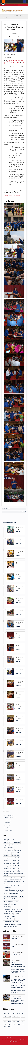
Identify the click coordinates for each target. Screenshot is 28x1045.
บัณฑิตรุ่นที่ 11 (16, 858)
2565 (14, 1024)
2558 (5, 1021)
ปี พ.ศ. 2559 (17, 709)
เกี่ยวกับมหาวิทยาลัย (9, 815)
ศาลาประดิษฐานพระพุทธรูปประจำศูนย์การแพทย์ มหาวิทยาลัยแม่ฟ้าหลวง (13, 910)
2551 (18, 1016)
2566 (18, 1024)
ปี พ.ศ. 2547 (17, 567)
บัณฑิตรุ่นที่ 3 (15, 852)
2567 (23, 1024)
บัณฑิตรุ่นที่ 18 (7, 868)
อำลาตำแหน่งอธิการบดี (9, 924)
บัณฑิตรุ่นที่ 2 (7, 852)
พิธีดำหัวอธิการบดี (9, 522)
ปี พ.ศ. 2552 (17, 626)
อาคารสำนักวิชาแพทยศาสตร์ (11, 921)
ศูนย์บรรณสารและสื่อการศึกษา (9, 5)
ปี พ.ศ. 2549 (17, 591)
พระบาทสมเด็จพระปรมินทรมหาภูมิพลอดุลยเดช (13, 874)
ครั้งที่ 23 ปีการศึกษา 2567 (16, 955)
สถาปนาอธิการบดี (8, 913)
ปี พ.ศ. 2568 (17, 792)
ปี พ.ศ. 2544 (18, 532)
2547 (23, 1013)
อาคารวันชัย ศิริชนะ (9, 919)
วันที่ (5, 54)
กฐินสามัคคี (17, 842)
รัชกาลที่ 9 (6, 904)
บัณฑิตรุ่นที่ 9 (15, 855)
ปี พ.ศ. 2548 (17, 579)
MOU (5, 839)
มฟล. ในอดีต (8, 820)
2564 (9, 1024)
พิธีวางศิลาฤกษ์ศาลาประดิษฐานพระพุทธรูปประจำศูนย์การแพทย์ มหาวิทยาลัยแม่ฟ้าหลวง (17, 1001)
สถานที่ (6, 60)
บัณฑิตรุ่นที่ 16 (7, 866)
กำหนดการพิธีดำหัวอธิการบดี (12, 195)
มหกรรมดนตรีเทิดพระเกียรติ (11, 901)
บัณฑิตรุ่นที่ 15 (16, 863)
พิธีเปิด (21, 896)
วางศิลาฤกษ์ (7, 906)
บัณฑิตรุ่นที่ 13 (16, 860)
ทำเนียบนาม (8, 822)
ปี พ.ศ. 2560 (17, 721)
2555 (14, 1019)
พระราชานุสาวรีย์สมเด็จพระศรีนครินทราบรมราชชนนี (13, 886)
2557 (23, 1019)
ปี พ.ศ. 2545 (17, 543)
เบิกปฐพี (19, 924)
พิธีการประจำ (15, 33)
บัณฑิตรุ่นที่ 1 (18, 850)
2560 (14, 1021)
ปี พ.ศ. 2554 (17, 650)
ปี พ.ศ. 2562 (17, 744)
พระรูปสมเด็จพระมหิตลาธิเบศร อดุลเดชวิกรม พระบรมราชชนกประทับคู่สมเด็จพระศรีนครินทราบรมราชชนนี (14, 892)
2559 (9, 1021)
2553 (5, 1019)
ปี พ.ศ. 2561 (17, 732)
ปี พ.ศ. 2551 (17, 614)
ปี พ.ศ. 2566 (17, 768)
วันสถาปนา (13, 904)
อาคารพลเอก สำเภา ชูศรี (10, 916)
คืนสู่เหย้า (6, 845)
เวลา (5, 57)
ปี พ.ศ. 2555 (17, 662)
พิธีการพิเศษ (7, 828)
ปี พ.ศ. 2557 (17, 685)
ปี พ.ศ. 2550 (17, 602)
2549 (9, 1016)
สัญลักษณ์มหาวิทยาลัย (10, 817)
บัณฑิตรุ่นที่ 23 (16, 871)
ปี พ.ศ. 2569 (17, 803)
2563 (5, 1024)
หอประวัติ (17, 913)
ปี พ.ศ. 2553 (17, 638)
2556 (18, 1019)
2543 (5, 1013)
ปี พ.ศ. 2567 (17, 780)
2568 (5, 1026)
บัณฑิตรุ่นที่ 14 (7, 863)
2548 (5, 1016)
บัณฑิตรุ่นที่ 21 (16, 868)
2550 (14, 1016)
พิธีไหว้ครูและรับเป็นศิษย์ (10, 899)
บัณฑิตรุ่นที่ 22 (7, 871)
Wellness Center (12, 839)
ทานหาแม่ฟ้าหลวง (8, 847)
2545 (14, 1013)
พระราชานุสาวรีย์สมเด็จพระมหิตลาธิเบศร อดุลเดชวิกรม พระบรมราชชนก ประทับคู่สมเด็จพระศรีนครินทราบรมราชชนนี (14, 880)
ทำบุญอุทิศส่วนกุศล (8, 850)
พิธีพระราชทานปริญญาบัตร (11, 896)
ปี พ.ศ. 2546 (17, 555)
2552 (23, 1016)
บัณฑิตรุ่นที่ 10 (7, 858)
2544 (9, 1013)
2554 (9, 1019)
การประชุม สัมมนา (8, 830)
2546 (18, 1013)
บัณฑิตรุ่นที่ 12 (7, 860)
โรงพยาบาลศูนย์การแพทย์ (10, 926)
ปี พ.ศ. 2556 (17, 673)
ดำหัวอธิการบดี (15, 37)
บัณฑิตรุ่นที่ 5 (7, 855)
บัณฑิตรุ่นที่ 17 (16, 866)
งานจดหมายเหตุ (6, 1040)
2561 (18, 1021)
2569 (9, 1026)
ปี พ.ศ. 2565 (17, 756)
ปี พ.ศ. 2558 (17, 697)
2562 (23, 1021)
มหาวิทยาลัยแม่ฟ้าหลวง (14, 1042)
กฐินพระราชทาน (8, 842)
